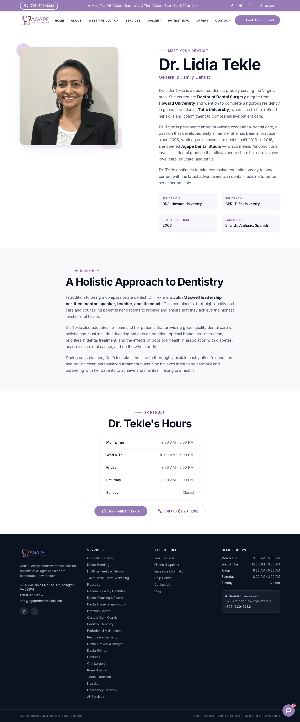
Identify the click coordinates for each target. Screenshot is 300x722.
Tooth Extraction (99, 677)
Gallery (154, 20)
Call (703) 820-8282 (181, 511)
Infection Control (99, 611)
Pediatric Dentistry (100, 624)
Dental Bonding (98, 565)
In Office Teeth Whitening (105, 571)
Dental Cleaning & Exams (105, 598)
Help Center (163, 578)
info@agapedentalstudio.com (41, 601)
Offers (202, 20)
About (76, 20)
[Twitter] (240, 5)
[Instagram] (249, 5)
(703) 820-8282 (42, 5)
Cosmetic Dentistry (100, 558)
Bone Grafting (97, 670)
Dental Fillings (97, 650)
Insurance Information (169, 571)
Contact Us (162, 584)
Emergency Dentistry (102, 690)
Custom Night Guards (102, 617)
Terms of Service (229, 715)
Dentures (93, 657)
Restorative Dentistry (102, 637)
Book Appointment (260, 20)
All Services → (97, 696)
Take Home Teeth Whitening (108, 578)
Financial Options (166, 565)
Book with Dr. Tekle (124, 511)
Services (133, 20)
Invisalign (93, 683)
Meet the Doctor (104, 20)
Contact (222, 20)
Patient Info (178, 20)
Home (59, 20)
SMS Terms (272, 715)
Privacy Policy (253, 715)
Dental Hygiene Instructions (107, 604)
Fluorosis (93, 584)
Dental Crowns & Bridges (105, 644)
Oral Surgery (96, 663)
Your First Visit (164, 558)
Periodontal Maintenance (105, 631)
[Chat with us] (288, 710)
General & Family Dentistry (106, 591)
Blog (157, 591)
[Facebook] (231, 5)
